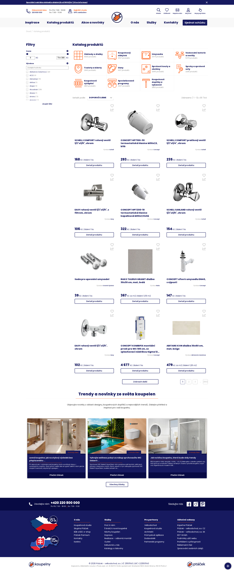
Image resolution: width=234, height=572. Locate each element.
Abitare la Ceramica (40, 72)
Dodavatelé (149, 538)
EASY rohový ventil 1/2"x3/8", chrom (91, 347)
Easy (112, 219)
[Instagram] (196, 504)
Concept (156, 150)
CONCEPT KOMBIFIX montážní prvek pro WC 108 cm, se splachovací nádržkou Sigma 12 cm (139, 349)
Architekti (148, 531)
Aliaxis (33, 93)
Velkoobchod (150, 525)
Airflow (33, 82)
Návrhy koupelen (112, 531)
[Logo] (117, 17)
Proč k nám (109, 525)
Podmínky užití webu (187, 538)
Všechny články (117, 484)
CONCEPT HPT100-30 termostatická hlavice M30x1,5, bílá (139, 143)
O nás (135, 22)
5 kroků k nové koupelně (115, 528)
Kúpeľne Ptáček (184, 525)
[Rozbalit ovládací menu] (228, 566)
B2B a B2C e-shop (82, 531)
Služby (151, 22)
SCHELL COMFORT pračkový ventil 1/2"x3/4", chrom (186, 142)
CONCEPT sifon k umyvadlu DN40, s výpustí (186, 281)
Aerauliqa (35, 79)
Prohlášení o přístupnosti (189, 541)
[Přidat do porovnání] (112, 111)
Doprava (108, 535)
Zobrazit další (140, 381)
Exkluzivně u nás (111, 545)
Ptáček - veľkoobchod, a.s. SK (191, 531)
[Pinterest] (202, 504)
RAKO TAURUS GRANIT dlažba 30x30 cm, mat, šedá (138, 281)
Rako (158, 286)
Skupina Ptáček (81, 528)
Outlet (107, 541)
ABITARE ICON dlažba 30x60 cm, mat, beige (185, 347)
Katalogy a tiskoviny (113, 548)
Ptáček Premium (82, 535)
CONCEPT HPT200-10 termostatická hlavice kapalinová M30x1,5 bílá (135, 213)
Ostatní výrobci (108, 286)
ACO (33, 75)
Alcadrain (36, 89)
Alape (33, 86)
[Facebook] (189, 504)
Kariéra (77, 541)
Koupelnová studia (82, 525)
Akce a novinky (92, 22)
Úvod (28, 31)
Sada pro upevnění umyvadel (92, 279)
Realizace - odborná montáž (117, 538)
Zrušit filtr (47, 104)
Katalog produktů (60, 22)
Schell (111, 150)
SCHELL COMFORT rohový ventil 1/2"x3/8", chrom (92, 142)
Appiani (34, 100)
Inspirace (32, 22)
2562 (205, 381)
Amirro (34, 96)
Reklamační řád (184, 545)
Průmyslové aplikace (154, 535)
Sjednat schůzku (195, 22)
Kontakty (171, 22)
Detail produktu (94, 165)
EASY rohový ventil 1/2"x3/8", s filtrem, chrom (92, 211)
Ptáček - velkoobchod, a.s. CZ (191, 528)
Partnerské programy (154, 541)
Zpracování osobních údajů (190, 548)
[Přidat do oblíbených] (112, 106)
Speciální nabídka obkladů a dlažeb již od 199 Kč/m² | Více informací (56, 2)
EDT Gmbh (182, 535)
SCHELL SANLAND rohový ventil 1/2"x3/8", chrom (184, 211)
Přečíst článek (56, 475)
